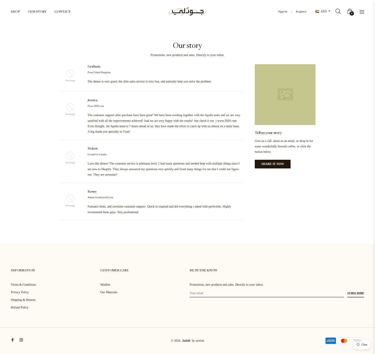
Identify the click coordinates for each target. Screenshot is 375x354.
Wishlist (105, 284)
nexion (200, 340)
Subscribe (355, 293)
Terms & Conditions (23, 284)
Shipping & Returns (23, 299)
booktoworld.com (104, 197)
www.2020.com (227, 120)
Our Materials (108, 292)
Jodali (186, 340)
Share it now (272, 164)
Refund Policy (19, 307)
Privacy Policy (20, 292)
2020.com (99, 106)
